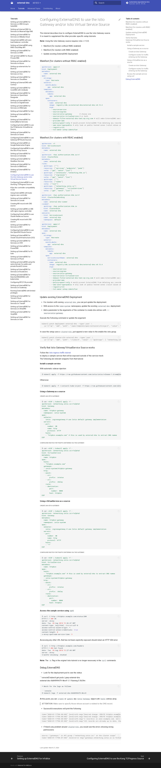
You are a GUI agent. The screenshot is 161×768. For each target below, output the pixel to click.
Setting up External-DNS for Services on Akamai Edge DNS (21, 30)
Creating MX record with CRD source (21, 205)
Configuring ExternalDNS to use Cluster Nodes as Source (22, 215)
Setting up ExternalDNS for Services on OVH (20, 242)
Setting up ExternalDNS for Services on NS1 (20, 226)
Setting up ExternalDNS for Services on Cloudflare (20, 78)
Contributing (48, 8)
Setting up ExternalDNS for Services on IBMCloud (20, 165)
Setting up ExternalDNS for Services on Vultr (20, 318)
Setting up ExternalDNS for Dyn (22, 111)
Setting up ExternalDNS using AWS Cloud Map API (21, 46)
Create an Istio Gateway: (138, 52)
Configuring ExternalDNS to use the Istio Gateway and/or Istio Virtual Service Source (22, 177)
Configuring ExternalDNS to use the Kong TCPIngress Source (22, 183)
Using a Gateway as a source (137, 48)
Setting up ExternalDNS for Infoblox (20, 171)
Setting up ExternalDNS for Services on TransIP (20, 302)
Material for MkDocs (25, 765)
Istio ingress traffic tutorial (60, 353)
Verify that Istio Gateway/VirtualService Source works (137, 40)
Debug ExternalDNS (133, 79)
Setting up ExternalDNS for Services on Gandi (20, 133)
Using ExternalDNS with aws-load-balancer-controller (21, 41)
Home (12, 8)
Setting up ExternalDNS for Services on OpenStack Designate (20, 95)
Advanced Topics (34, 8)
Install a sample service (135, 45)
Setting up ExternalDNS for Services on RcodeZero (20, 270)
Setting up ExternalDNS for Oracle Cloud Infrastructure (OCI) (22, 236)
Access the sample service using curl (137, 75)
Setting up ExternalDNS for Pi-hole (21, 252)
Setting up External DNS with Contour (21, 84)
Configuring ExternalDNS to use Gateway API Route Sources (22, 139)
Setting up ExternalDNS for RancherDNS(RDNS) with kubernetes (20, 277)
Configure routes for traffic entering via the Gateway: (138, 56)
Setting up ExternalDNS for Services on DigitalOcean (20, 102)
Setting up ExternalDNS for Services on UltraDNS (20, 308)
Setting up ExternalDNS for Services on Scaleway (20, 286)
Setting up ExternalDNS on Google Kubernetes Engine (20, 144)
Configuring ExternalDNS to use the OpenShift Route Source (22, 231)
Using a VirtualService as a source (137, 61)
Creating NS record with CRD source (21, 221)
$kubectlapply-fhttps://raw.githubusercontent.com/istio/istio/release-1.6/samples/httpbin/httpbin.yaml (81, 374)
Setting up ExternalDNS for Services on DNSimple (20, 107)
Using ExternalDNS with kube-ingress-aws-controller (21, 194)
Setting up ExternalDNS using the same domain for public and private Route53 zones (22, 264)
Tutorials (21, 8)
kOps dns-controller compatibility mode (22, 189)
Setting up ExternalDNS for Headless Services (20, 160)
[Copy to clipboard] (118, 67)
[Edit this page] (119, 19)
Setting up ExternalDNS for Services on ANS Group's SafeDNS (20, 24)
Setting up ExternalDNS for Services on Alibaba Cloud (20, 36)
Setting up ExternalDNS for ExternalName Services (20, 121)
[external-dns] (12, 2)
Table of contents (132, 19)
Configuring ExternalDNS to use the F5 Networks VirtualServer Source (22, 127)
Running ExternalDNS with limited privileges (22, 292)
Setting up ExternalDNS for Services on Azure (20, 62)
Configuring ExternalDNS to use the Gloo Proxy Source (22, 149)
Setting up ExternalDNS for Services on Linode (20, 199)
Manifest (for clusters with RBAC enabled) (138, 28)
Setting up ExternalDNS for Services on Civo (20, 73)
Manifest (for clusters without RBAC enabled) (137, 23)
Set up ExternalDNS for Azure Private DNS (21, 57)
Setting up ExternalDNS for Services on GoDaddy (20, 155)
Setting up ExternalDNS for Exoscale (20, 115)
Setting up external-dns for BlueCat (20, 68)
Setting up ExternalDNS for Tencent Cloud (20, 297)
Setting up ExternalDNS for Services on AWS (20, 52)
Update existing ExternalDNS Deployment (136, 34)
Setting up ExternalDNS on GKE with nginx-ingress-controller (21, 210)
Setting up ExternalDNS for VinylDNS (20, 313)
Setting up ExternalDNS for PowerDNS (20, 247)
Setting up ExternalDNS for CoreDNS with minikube (20, 89)
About (58, 8)
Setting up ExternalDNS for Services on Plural (20, 258)
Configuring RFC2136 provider (21, 282)
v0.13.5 (36, 3)
